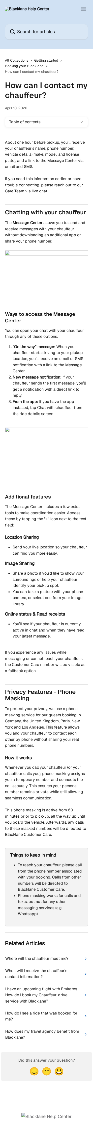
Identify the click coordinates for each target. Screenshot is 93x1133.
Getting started (46, 60)
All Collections (16, 60)
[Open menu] (83, 9)
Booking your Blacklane (24, 66)
